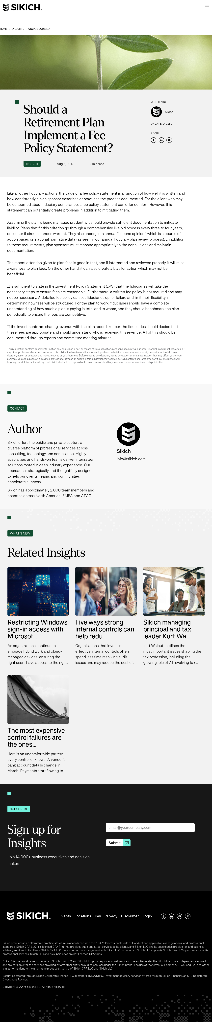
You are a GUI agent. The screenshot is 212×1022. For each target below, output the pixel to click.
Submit (115, 843)
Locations (83, 916)
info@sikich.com (131, 459)
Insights (18, 28)
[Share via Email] (169, 140)
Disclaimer (130, 916)
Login (147, 916)
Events (65, 916)
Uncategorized (39, 28)
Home (3, 28)
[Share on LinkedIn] (161, 140)
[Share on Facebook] (153, 140)
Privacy (111, 916)
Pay (98, 916)
